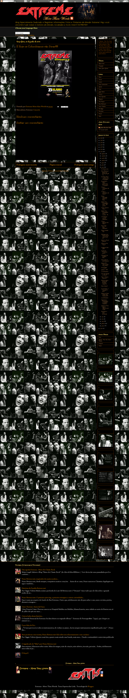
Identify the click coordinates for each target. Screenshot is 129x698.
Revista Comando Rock (104, 231)
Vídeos (100, 116)
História (100, 94)
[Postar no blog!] (63, 107)
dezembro (103, 154)
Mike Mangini (102, 101)
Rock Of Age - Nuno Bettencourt (104, 227)
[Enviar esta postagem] (58, 106)
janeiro (103, 326)
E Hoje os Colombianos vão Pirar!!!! (105, 193)
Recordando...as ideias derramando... (104, 313)
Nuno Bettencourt (102, 104)
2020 (101, 140)
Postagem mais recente (26, 164)
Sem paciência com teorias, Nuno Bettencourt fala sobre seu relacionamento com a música (55, 634)
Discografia (101, 66)
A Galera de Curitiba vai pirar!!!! (104, 252)
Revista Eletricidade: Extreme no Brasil (104, 198)
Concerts (36, 110)
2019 (101, 143)
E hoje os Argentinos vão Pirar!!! (104, 223)
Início (100, 337)
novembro (104, 156)
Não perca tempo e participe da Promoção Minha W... (104, 282)
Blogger (91, 686)
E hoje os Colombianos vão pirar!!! (105, 188)
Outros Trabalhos (102, 106)
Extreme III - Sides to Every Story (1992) (104, 265)
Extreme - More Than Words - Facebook (105, 340)
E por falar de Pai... (29, 625)
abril (103, 319)
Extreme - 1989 (104, 270)
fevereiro (103, 323)
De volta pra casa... (105, 169)
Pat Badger (101, 109)
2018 (101, 145)
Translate (30, 35)
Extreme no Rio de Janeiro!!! (105, 241)
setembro (103, 160)
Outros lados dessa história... (32, 616)
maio (103, 317)
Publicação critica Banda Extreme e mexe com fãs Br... (105, 236)
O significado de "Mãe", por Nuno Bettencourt (39, 644)
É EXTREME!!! (104, 272)
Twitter (100, 346)
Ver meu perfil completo (103, 130)
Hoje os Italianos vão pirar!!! (104, 277)
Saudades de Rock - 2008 (105, 248)
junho (103, 167)
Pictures (100, 114)
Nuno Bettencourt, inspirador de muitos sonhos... (40, 579)
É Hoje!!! (25, 653)
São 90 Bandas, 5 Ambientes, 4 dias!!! (105, 290)
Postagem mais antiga (84, 164)
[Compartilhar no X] (64, 107)
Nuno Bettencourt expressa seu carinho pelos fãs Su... (105, 173)
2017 (101, 147)
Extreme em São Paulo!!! (104, 244)
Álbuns (100, 77)
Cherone (100, 80)
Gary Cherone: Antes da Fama (33, 607)
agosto (103, 163)
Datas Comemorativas (103, 84)
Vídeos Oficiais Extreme (103, 68)
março (103, 321)
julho (103, 165)
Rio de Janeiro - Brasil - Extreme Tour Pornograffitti (104, 183)
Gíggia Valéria (102, 92)
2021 (101, 138)
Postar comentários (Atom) (58, 171)
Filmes (100, 89)
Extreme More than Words (105, 128)
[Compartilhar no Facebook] (66, 107)
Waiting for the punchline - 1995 (104, 257)
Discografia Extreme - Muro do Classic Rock (38, 570)
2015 (101, 152)
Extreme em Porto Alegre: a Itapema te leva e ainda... (105, 307)
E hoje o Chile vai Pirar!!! (104, 208)
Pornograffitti (104, 268)
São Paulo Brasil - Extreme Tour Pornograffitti (105, 178)
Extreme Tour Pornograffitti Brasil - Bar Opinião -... (104, 204)
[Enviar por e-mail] (61, 107)
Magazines (101, 99)
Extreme (100, 87)
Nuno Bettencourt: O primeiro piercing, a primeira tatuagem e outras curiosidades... (53, 597)
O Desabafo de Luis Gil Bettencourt (104, 218)
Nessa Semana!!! (104, 286)
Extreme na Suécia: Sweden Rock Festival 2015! (105, 295)
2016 (101, 149)
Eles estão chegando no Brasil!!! (105, 274)
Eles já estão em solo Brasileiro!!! (105, 260)
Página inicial (56, 164)
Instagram (101, 343)
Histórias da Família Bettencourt (34, 588)
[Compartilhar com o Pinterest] (67, 107)
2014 (101, 329)
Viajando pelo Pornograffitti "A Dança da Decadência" (104, 302)
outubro (103, 158)
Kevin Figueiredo (102, 97)
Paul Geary (101, 111)
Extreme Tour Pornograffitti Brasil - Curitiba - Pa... (104, 213)
